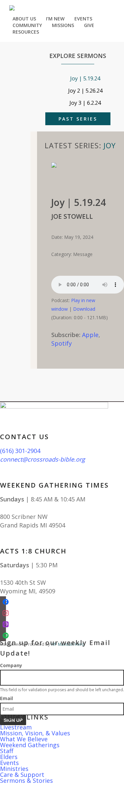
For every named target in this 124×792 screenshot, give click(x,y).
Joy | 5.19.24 (85, 78)
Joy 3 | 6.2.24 (85, 102)
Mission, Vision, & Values (35, 733)
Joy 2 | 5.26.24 (85, 90)
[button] (62, 787)
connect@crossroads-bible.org (42, 459)
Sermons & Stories (26, 780)
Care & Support (22, 774)
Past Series (78, 119)
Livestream (16, 727)
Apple (90, 335)
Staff (6, 751)
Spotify (61, 343)
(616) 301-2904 (20, 451)
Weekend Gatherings (30, 745)
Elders (9, 757)
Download (84, 309)
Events (9, 763)
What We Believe (24, 739)
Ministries (14, 769)
